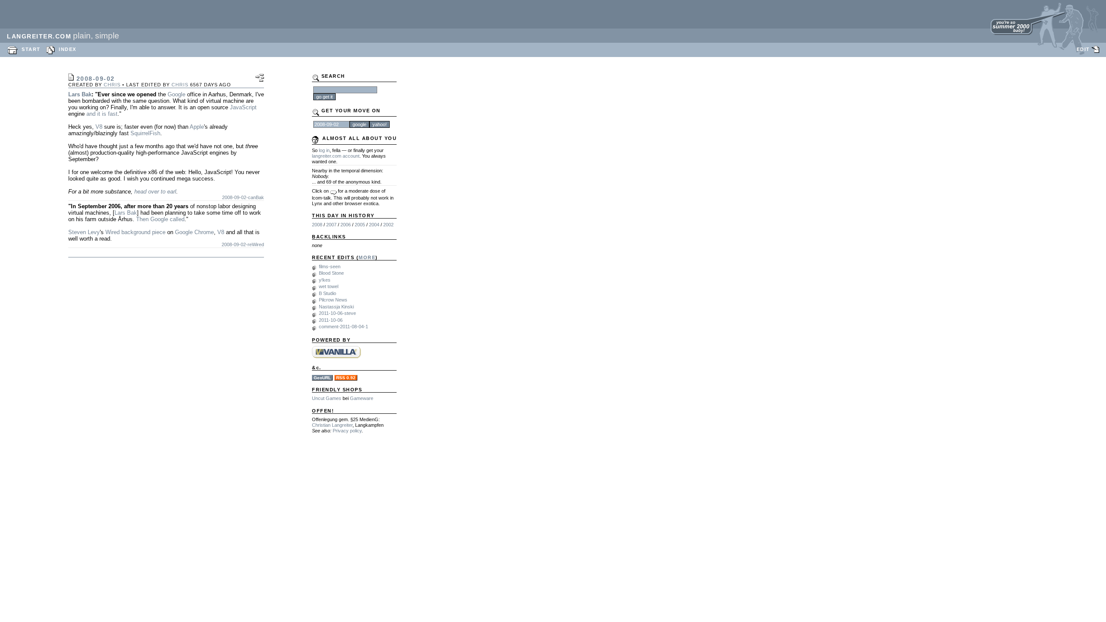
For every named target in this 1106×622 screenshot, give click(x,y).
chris (112, 84)
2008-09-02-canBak (243, 197)
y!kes (325, 279)
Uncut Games (326, 398)
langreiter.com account (335, 156)
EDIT (1083, 49)
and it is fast (102, 114)
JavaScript (243, 107)
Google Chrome (194, 232)
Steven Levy (84, 232)
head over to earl (155, 191)
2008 (317, 224)
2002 (388, 224)
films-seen (329, 266)
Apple (197, 127)
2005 (360, 224)
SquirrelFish (145, 133)
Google (176, 94)
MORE (367, 257)
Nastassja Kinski (336, 306)
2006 (345, 224)
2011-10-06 (331, 320)
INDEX (67, 49)
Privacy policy (347, 430)
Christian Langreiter (332, 425)
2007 (331, 224)
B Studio (327, 293)
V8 (98, 127)
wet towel (328, 286)
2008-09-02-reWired (243, 244)
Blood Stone (331, 273)
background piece (143, 232)
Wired (112, 232)
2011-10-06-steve (337, 313)
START (31, 49)
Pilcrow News (333, 299)
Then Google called (160, 219)
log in (324, 150)
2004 (374, 224)
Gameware (361, 398)
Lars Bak (80, 94)
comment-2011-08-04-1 (343, 326)
